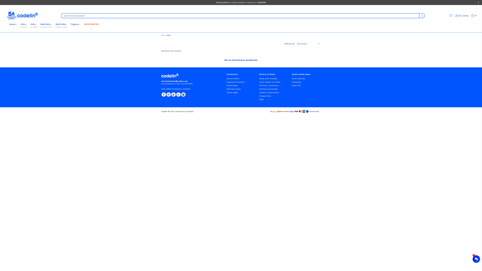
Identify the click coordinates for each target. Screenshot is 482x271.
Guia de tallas (232, 85)
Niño (23, 24)
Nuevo (12, 24)
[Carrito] (472, 16)
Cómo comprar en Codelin (269, 82)
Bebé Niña (61, 24)
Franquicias (296, 82)
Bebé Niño (45, 24)
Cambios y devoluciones (269, 92)
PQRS (261, 99)
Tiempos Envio (265, 96)
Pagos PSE (296, 85)
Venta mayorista (298, 79)
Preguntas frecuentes (236, 82)
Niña (33, 24)
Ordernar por (289, 44)
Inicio (163, 35)
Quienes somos (233, 79)
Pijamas (75, 24)
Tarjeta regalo (232, 92)
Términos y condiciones (269, 85)
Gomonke (190, 111)
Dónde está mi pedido (268, 79)
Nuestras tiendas (234, 89)
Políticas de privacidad (268, 89)
